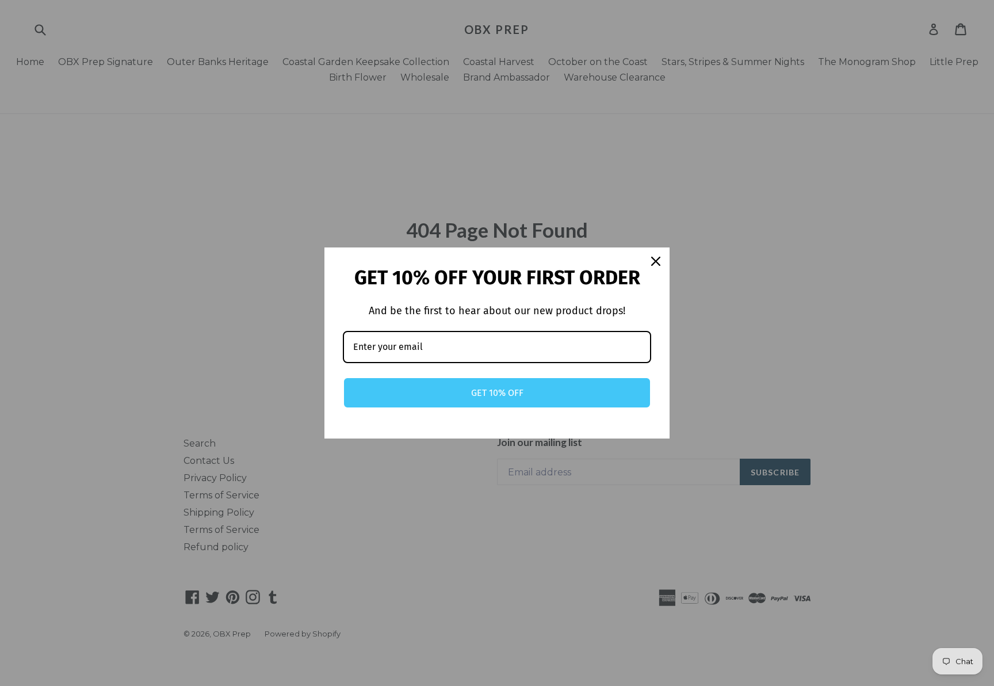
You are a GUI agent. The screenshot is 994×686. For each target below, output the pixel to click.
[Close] (656, 261)
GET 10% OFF (497, 392)
